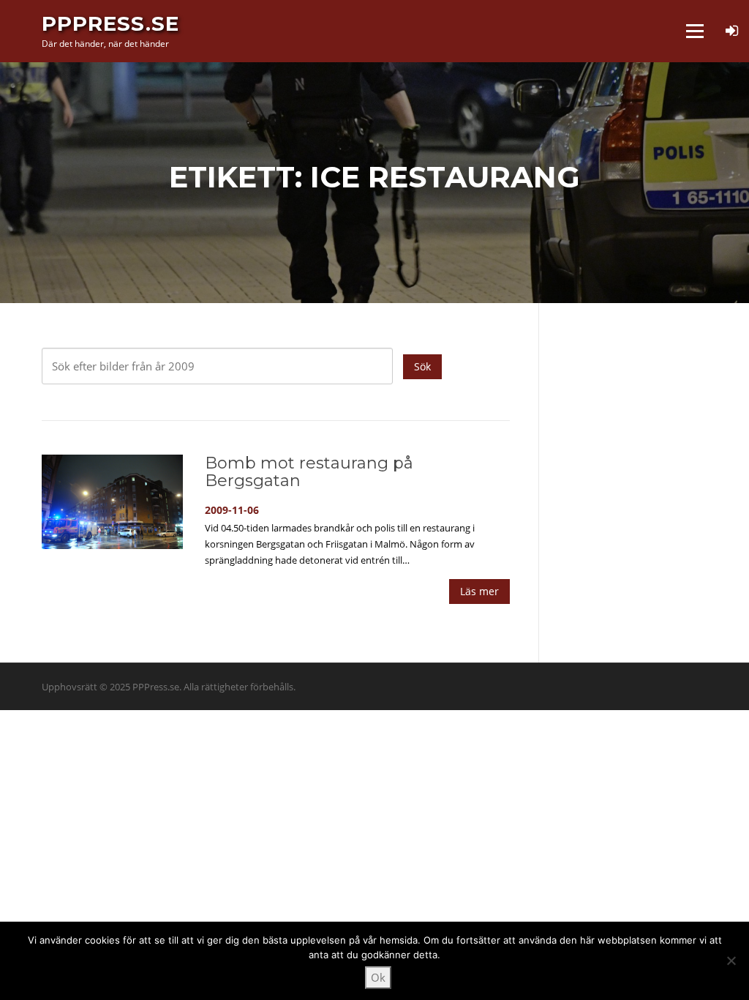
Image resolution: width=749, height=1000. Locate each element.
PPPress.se (110, 23)
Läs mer (479, 591)
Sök (422, 366)
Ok (378, 977)
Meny (694, 30)
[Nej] (730, 960)
